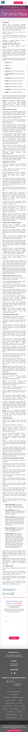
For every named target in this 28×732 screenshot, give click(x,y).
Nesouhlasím (17, 730)
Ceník (20, 717)
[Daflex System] (2, 2)
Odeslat (14, 638)
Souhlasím (10, 730)
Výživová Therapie (15, 7)
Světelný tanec (7, 706)
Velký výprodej (14, 694)
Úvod (4, 7)
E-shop (16, 706)
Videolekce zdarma (11, 717)
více (15, 728)
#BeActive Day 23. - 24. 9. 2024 (14, 703)
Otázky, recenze (14, 709)
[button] (25, 3)
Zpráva (5, 621)
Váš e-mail (6, 616)
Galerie (23, 709)
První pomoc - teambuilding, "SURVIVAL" (14, 697)
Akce (21, 714)
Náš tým (23, 706)
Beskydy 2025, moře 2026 (14, 691)
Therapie (8, 7)
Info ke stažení (10, 712)
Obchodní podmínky (11, 714)
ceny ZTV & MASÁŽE (10, 700)
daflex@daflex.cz (14, 665)
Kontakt (19, 712)
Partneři (5, 709)
